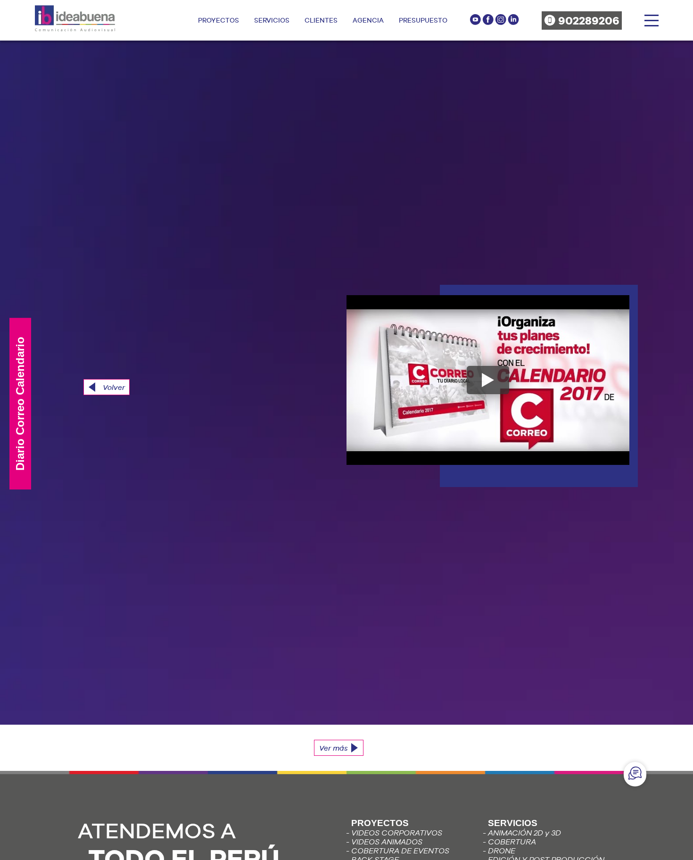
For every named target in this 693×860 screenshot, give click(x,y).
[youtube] (476, 22)
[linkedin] (513, 22)
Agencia (368, 20)
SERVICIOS (271, 20)
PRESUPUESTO (423, 20)
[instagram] (501, 22)
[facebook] (488, 22)
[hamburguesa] (651, 20)
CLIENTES (321, 20)
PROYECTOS (218, 20)
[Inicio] (75, 26)
